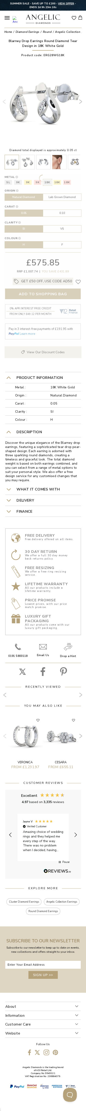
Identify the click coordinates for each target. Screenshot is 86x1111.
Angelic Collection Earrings (61, 902)
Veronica (25, 762)
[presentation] (5, 103)
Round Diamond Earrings (43, 911)
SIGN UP (43, 975)
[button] (10, 834)
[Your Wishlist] (74, 17)
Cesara (61, 762)
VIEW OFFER (66, 3)
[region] (43, 835)
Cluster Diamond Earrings (24, 902)
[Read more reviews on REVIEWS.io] (57, 871)
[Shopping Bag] (80, 17)
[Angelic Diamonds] (43, 20)
